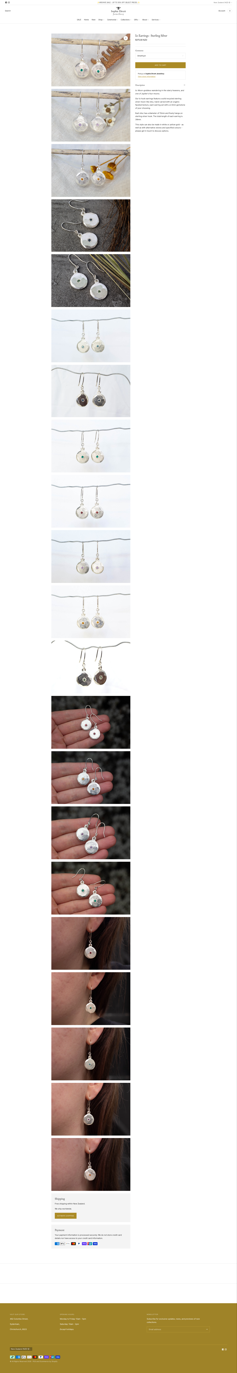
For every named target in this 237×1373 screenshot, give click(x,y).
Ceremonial (111, 20)
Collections (125, 20)
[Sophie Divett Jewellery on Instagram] (9, 2)
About (144, 20)
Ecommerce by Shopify (48, 1361)
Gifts (136, 20)
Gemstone (139, 50)
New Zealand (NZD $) (222, 2)
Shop (100, 20)
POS (34, 1361)
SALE (79, 20)
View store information (147, 76)
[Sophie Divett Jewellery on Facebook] (6, 2)
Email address (154, 1326)
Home (86, 20)
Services (155, 20)
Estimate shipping (65, 1216)
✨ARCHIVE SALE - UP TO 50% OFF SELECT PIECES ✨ (118, 2)
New (93, 20)
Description (140, 85)
